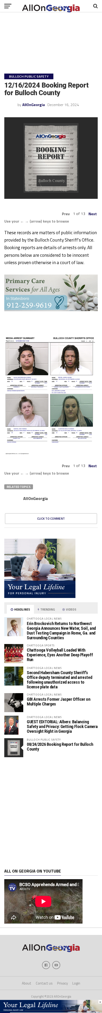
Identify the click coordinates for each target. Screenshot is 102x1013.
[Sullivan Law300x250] (39, 596)
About (26, 983)
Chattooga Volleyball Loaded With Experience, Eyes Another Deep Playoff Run (60, 655)
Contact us (44, 983)
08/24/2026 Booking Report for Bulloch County (60, 747)
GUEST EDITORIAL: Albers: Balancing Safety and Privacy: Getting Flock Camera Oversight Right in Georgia (62, 726)
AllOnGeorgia (33, 104)
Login (76, 983)
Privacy (62, 983)
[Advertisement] (51, 813)
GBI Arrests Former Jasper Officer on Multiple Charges (58, 701)
